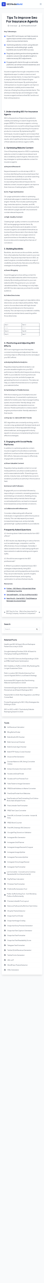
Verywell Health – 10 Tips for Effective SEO (22, 594)
